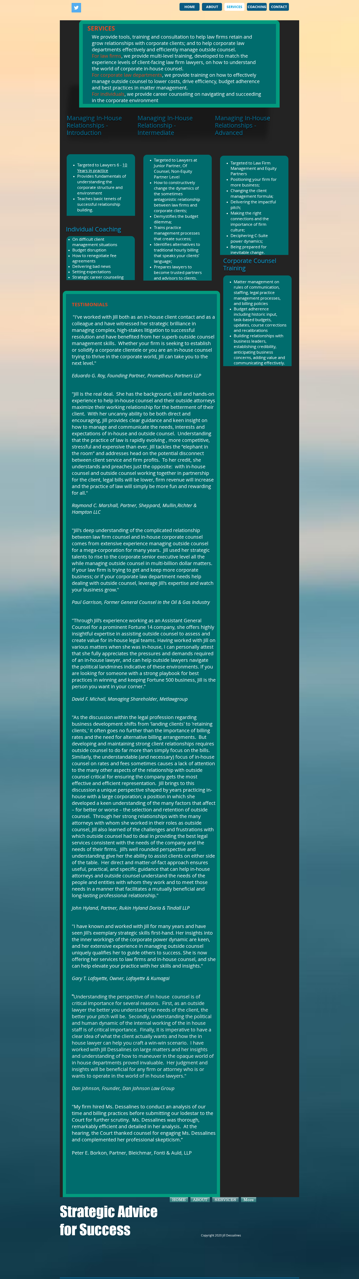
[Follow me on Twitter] (76, 7)
